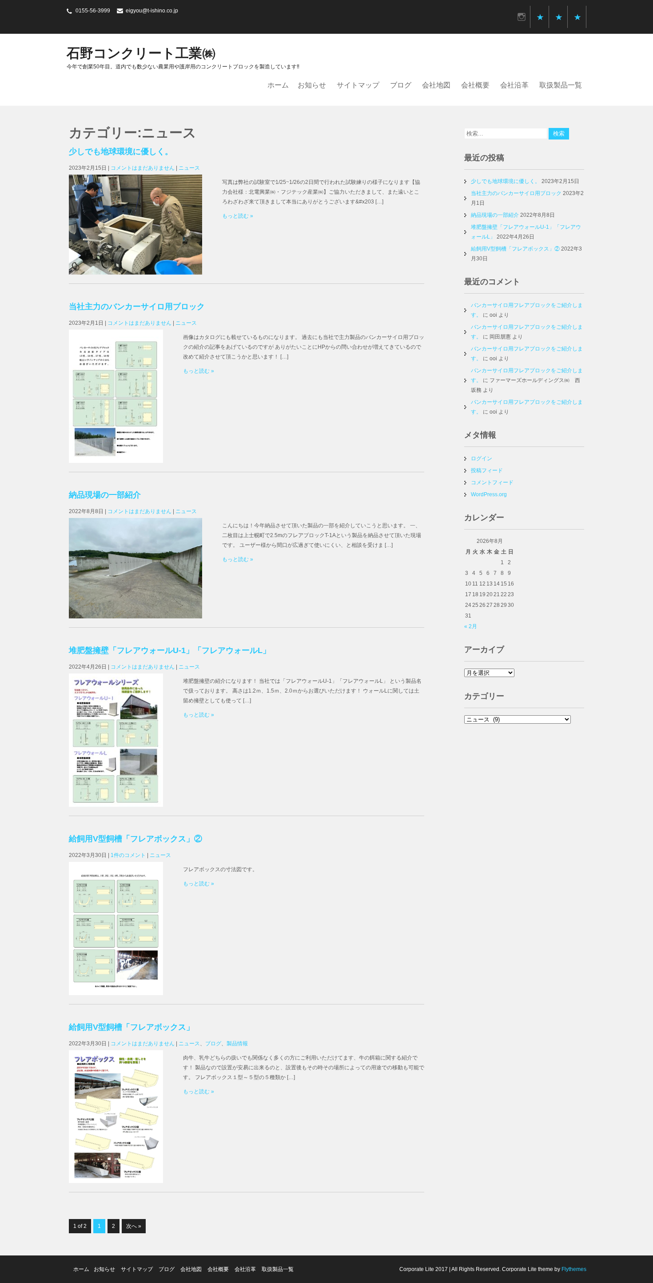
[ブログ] (558, 17)
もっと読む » (237, 216)
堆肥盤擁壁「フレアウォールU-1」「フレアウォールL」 (170, 650)
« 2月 (470, 626)
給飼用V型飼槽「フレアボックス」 (131, 1027)
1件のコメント (128, 855)
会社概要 (475, 85)
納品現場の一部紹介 (105, 494)
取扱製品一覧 (560, 85)
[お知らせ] (540, 17)
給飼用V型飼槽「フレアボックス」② (135, 838)
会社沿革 (514, 85)
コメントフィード (492, 482)
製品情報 (237, 1043)
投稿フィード (487, 470)
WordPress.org (489, 494)
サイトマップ (358, 85)
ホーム (278, 85)
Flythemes (573, 1269)
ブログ (400, 85)
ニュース (189, 168)
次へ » (133, 1226)
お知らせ (312, 85)
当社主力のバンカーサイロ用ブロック (137, 306)
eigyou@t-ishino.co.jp (152, 11)
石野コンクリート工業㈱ (141, 53)
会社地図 (436, 85)
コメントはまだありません (143, 168)
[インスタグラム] (521, 17)
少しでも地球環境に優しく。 (121, 151)
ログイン (481, 458)
